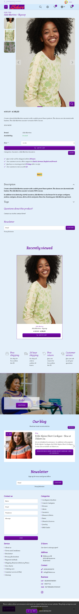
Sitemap (8, 575)
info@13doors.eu (49, 572)
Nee (34, 611)
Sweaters (15, 152)
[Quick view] (58, 259)
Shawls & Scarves (48, 521)
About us (8, 547)
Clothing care (9, 569)
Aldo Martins (27, 133)
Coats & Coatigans (48, 503)
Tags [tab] (6, 202)
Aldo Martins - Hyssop (39, 328)
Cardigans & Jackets (49, 500)
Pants (44, 518)
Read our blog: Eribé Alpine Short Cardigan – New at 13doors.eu (54, 452)
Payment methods (11, 560)
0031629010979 (49, 569)
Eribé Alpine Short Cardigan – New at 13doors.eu (53, 437)
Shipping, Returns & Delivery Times (17, 563)
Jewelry (45, 524)
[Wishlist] (20, 335)
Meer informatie (45, 611)
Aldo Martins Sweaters (27, 152)
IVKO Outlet (46, 527)
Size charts (9, 566)
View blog (71, 427)
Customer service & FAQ (13, 572)
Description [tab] (9, 184)
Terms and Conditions (12, 551)
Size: (6, 143)
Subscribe (70, 228)
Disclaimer (9, 554)
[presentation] (18, 62)
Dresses (45, 506)
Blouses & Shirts (47, 515)
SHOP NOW (22, 405)
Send (21, 538)
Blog (36, 433)
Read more (8, 125)
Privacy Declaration (9, 231)
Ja (28, 611)
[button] (62, 7)
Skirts (44, 509)
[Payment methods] (39, 174)
